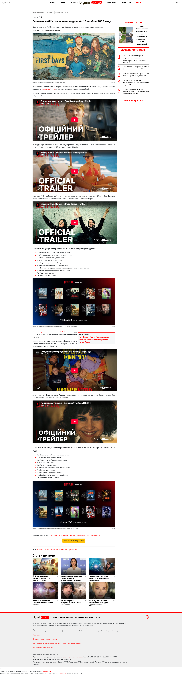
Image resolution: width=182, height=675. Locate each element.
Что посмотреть (61, 549)
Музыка (74, 2)
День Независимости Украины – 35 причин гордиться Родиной (136, 74)
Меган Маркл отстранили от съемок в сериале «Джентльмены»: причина (71, 578)
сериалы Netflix (73, 549)
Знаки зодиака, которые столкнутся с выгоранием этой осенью (99, 578)
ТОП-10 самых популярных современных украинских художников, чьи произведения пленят (134, 59)
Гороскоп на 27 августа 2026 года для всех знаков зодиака (43, 603)
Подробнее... (47, 671)
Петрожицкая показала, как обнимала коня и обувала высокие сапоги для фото (136, 91)
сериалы (40, 549)
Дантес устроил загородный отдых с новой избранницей (71, 603)
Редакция (36, 635)
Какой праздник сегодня (42, 12)
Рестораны (111, 2)
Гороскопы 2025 (61, 12)
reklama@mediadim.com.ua (73, 657)
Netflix (52, 549)
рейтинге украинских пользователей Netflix (50, 332)
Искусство (126, 2)
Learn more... (62, 674)
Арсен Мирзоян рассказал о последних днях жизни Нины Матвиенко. (75, 536)
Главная (35, 17)
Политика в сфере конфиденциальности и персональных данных (57, 643)
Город (53, 2)
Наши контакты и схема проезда (45, 639)
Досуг (138, 2)
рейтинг (46, 549)
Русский (5, 2)
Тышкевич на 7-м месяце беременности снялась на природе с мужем (136, 82)
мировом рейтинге (48, 89)
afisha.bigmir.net (80, 629)
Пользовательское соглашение (44, 647)
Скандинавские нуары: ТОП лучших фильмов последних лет (136, 68)
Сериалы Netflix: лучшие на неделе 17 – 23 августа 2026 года (42, 578)
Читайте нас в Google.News (74, 540)
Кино (63, 2)
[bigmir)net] (85, 3)
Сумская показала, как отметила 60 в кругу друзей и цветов (98, 603)
